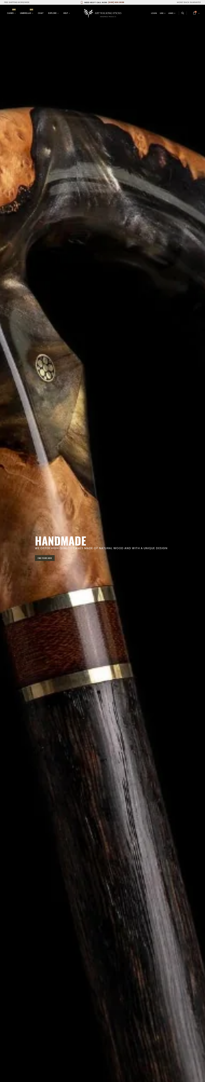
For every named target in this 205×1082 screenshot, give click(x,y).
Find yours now (45, 557)
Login (154, 13)
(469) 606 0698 (104, 2)
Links (170, 13)
